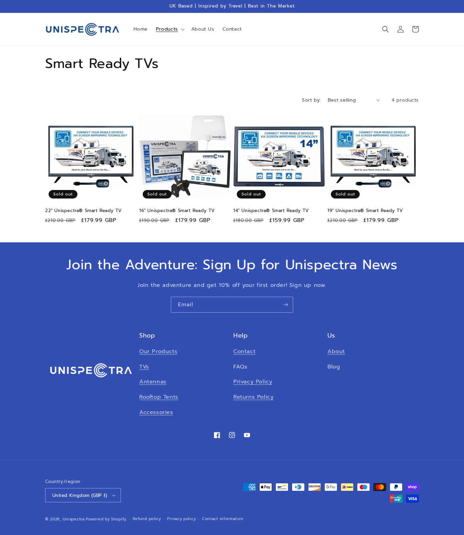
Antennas (152, 382)
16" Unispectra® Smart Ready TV (177, 211)
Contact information (222, 519)
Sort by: (311, 100)
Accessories (156, 412)
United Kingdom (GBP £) (79, 495)
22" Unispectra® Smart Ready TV (83, 211)
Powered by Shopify (106, 519)
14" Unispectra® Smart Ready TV (271, 211)
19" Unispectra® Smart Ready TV (365, 211)
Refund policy (147, 519)
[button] (169, 29)
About (336, 351)
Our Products (158, 351)
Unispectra (74, 519)
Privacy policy (181, 519)
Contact (244, 351)
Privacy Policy (252, 382)
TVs (144, 367)
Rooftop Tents (158, 397)
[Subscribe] (285, 305)
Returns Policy (253, 397)
